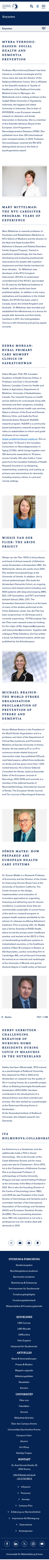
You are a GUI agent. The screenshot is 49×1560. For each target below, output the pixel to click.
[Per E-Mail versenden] (20, 1243)
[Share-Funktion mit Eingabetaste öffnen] (11, 1243)
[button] (24, 1017)
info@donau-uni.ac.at (24, 1474)
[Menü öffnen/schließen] (43, 7)
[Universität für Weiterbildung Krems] (11, 6)
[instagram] (33, 1544)
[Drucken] (29, 1243)
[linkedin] (16, 1544)
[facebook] (7, 1544)
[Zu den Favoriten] (37, 6)
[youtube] (42, 1544)
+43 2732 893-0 (24, 1478)
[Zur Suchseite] (31, 6)
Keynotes (7, 28)
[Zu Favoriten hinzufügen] (37, 1243)
